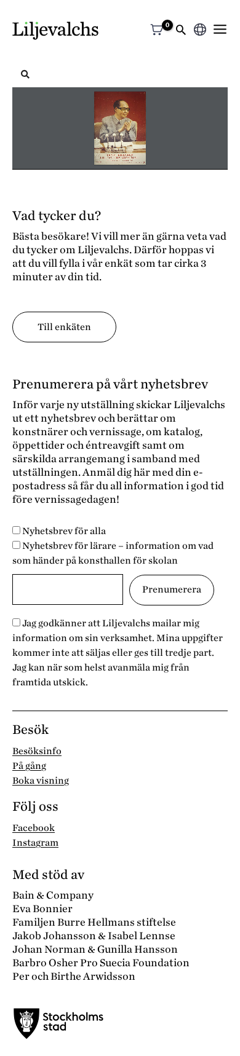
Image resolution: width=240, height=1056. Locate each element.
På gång (29, 765)
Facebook (33, 827)
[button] (181, 31)
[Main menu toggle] (220, 29)
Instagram (35, 842)
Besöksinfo (37, 751)
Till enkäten (64, 327)
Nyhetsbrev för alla (63, 531)
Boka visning (40, 780)
